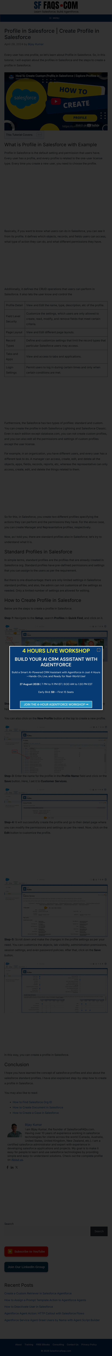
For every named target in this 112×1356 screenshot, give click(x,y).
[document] (56, 678)
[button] (99, 650)
